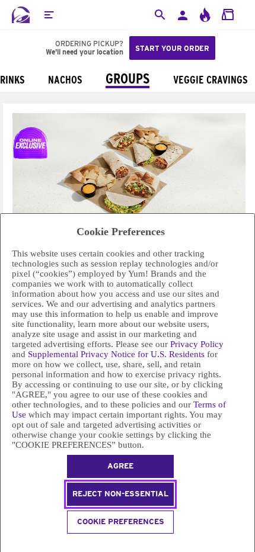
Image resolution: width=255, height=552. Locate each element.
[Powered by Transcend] (6, 545)
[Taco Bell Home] (21, 15)
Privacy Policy (197, 344)
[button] (49, 15)
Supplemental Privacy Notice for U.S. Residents (116, 354)
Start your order (172, 48)
